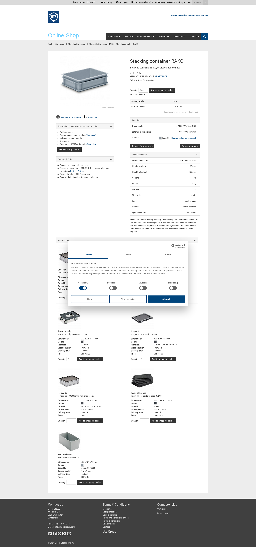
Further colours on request (184, 138)
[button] (200, 2)
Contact (106, 527)
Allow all (166, 299)
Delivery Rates (76, 171)
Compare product (190, 146)
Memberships (163, 513)
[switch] (113, 288)
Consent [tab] (88, 255)
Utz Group (107, 2)
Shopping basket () (166, 2)
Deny (89, 299)
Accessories (179, 36)
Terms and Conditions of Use (116, 518)
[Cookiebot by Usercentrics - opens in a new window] (173, 246)
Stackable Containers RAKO (101, 44)
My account (185, 2)
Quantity (133, 90)
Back (50, 44)
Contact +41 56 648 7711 (86, 2)
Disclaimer (107, 509)
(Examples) (91, 135)
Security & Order (65, 159)
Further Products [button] (144, 36)
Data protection (110, 512)
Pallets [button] (128, 36)
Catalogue (122, 2)
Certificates (162, 509)
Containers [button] (113, 36)
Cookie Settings (110, 515)
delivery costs (161, 76)
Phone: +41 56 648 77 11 (59, 524)
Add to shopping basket (162, 90)
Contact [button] (193, 36)
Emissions (92, 117)
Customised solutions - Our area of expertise (78, 126)
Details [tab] (128, 255)
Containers (60, 44)
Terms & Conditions (111, 521)
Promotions (164, 36)
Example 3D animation (71, 117)
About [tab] (168, 255)
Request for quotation (69, 149)
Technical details (139, 154)
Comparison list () (142, 2)
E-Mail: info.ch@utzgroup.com (61, 527)
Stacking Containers (77, 44)
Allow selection (128, 299)
